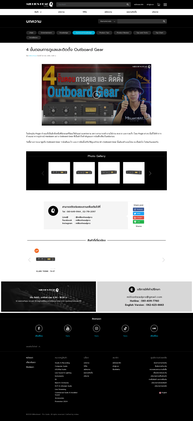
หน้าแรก (29, 357)
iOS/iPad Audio (60, 369)
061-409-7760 (150, 301)
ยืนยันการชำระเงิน (161, 366)
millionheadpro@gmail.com (144, 297)
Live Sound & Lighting (63, 373)
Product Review (123, 33)
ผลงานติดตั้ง (132, 12)
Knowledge (64, 33)
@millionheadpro (84, 217)
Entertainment (46, 33)
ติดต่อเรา (30, 367)
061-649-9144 (74, 211)
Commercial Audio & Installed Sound (66, 393)
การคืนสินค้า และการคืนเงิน (158, 379)
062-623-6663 (155, 305)
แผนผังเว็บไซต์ (32, 346)
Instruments (59, 376)
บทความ (61, 12)
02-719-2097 (89, 211)
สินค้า (37, 12)
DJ (56, 379)
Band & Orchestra (62, 383)
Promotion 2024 (61, 401)
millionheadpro (83, 220)
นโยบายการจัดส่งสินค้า (159, 383)
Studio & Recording (62, 363)
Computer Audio (61, 366)
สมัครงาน (108, 12)
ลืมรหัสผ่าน (116, 369)
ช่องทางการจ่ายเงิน (160, 363)
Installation (33, 37)
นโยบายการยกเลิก (161, 386)
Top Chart (159, 33)
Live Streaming (60, 389)
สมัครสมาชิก (138, 4)
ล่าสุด (31, 33)
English (164, 392)
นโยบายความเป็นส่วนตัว (159, 376)
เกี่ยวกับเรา (31, 362)
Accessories (59, 398)
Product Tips (104, 33)
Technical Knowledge (84, 33)
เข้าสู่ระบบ (150, 4)
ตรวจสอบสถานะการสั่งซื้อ (158, 369)
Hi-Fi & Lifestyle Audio (63, 386)
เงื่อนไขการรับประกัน (160, 373)
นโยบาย (155, 12)
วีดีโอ (85, 12)
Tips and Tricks (142, 33)
